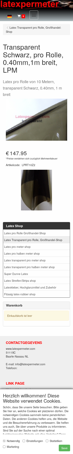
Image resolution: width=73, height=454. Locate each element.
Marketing (13, 447)
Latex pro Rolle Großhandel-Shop (25, 233)
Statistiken (56, 441)
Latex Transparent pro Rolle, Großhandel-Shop (33, 240)
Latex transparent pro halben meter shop (29, 267)
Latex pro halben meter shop (22, 253)
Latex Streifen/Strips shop (20, 281)
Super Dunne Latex (16, 274)
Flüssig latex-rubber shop (19, 294)
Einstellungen (34, 441)
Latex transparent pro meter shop (25, 260)
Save (64, 448)
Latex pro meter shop (17, 247)
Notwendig (13, 441)
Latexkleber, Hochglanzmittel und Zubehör (30, 287)
